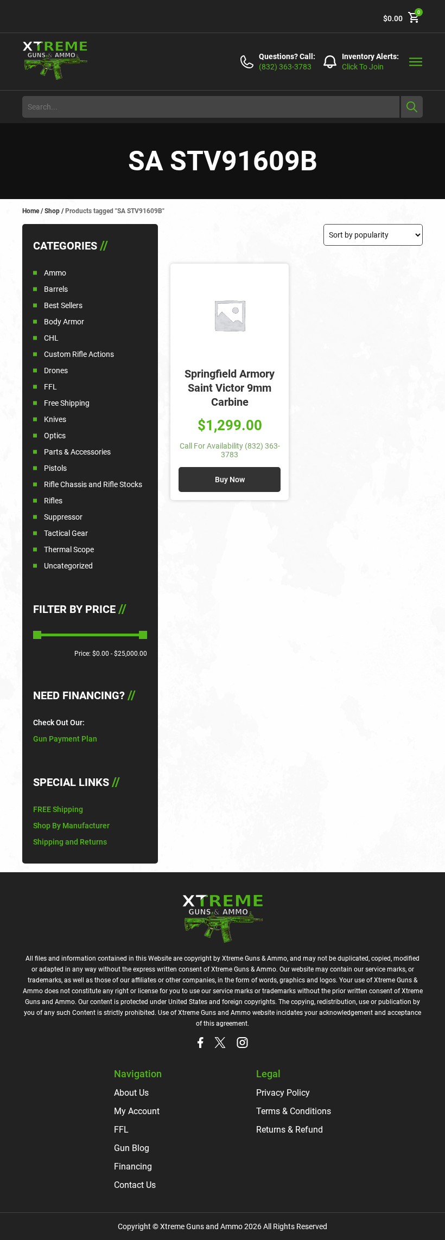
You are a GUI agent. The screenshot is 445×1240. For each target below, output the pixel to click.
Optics (55, 435)
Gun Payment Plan (65, 738)
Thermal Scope (69, 549)
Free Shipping (67, 403)
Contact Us (135, 1185)
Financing (133, 1166)
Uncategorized (68, 565)
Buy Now (230, 479)
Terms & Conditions (293, 1111)
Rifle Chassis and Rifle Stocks (93, 484)
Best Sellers (63, 305)
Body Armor (64, 321)
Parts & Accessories (77, 452)
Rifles (53, 500)
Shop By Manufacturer (71, 825)
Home (30, 211)
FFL (50, 386)
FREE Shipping (58, 809)
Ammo (55, 273)
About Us (131, 1093)
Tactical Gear (66, 533)
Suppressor (63, 517)
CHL (51, 338)
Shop (52, 211)
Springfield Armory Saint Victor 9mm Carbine (230, 387)
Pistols (55, 468)
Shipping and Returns (70, 842)
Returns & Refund (289, 1129)
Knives (55, 419)
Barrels (56, 289)
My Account (137, 1111)
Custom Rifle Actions (79, 354)
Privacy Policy (283, 1093)
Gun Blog (131, 1148)
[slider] (37, 635)
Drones (56, 370)
